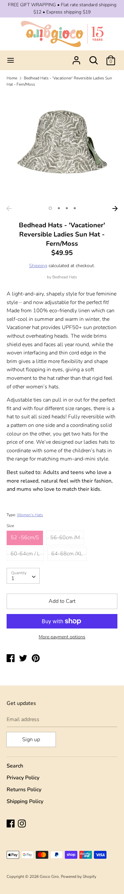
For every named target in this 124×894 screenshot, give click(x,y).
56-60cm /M (65, 537)
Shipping (38, 266)
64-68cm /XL (67, 553)
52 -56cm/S (25, 537)
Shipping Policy (25, 801)
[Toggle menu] (11, 60)
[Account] (76, 57)
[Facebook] (11, 824)
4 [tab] (75, 208)
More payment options (62, 637)
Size (10, 525)
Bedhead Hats (64, 277)
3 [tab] (67, 208)
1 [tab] (50, 208)
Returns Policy (24, 789)
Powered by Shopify (78, 876)
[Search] (93, 57)
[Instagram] (22, 824)
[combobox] (23, 576)
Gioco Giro (49, 876)
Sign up (31, 739)
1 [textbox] (13, 578)
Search (15, 765)
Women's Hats (30, 514)
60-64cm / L (25, 553)
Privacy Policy (23, 777)
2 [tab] (59, 208)
